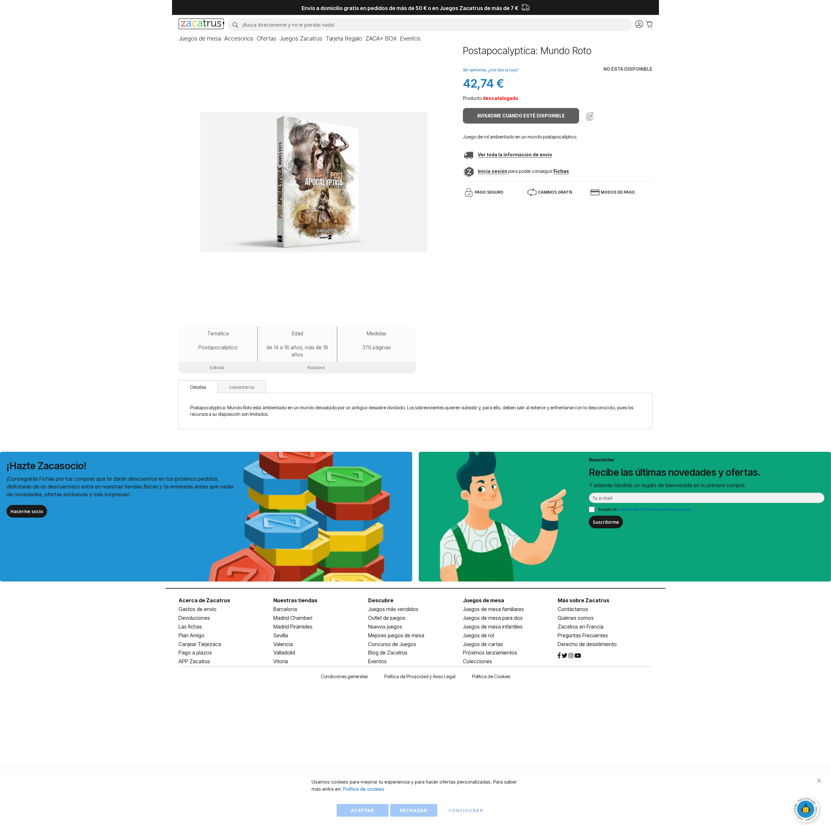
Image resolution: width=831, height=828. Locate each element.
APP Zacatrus (194, 661)
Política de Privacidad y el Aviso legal (654, 509)
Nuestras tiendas (295, 600)
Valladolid (284, 652)
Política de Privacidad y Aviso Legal (419, 676)
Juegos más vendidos (393, 609)
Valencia (283, 644)
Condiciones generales (344, 676)
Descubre (380, 600)
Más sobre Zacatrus (583, 600)
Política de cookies (363, 789)
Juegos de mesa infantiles (493, 626)
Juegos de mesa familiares (493, 609)
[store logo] (201, 24)
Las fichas (190, 626)
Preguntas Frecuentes (583, 635)
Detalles (198, 387)
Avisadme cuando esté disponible (521, 115)
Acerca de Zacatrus (204, 600)
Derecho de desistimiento (587, 644)
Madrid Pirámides (293, 626)
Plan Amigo (192, 635)
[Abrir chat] (807, 810)
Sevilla (280, 635)
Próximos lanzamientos (490, 652)
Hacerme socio (26, 511)
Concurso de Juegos (392, 644)
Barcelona (285, 609)
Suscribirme (606, 522)
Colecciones (477, 661)
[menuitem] (200, 38)
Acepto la (644, 509)
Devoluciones (194, 618)
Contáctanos (573, 609)
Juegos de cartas (483, 644)
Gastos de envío (198, 609)
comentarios (241, 387)
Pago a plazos (195, 652)
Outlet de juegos (386, 618)
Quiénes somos (576, 618)
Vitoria (280, 661)
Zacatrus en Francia (580, 626)
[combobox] (430, 24)
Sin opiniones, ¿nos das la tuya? (491, 69)
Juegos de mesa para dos (493, 618)
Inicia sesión (492, 171)
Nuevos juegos (385, 626)
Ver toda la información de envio (515, 154)
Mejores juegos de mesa (396, 635)
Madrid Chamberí (292, 618)
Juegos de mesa (483, 600)
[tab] (198, 386)
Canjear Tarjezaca (200, 644)
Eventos (377, 661)
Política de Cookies (491, 676)
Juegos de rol (478, 635)
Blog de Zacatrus (387, 652)
